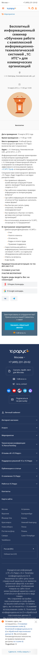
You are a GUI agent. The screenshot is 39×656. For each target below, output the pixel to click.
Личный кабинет (12, 412)
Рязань (24, 531)
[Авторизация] (35, 8)
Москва (5, 509)
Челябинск (6, 540)
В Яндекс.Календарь (16, 284)
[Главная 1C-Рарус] (16, 8)
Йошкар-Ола (7, 518)
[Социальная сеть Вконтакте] (9, 391)
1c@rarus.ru (21, 333)
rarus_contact (21, 384)
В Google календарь (15, 291)
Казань (24, 518)
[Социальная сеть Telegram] (25, 391)
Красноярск (6, 522)
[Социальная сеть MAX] (30, 391)
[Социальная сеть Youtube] (14, 391)
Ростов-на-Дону (8, 531)
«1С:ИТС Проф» (8, 169)
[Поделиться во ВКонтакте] (5, 298)
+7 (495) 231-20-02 (30, 2)
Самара (5, 535)
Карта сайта (7, 499)
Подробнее (10, 644)
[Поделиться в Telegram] (13, 298)
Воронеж (5, 513)
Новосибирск (7, 527)
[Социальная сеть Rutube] (19, 391)
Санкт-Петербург (28, 535)
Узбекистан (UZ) (10, 554)
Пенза (23, 527)
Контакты (6, 491)
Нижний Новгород (28, 522)
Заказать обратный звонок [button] (19, 326)
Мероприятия (9, 14)
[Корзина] (32, 8)
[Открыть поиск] (29, 8)
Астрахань (25, 509)
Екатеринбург (26, 513)
